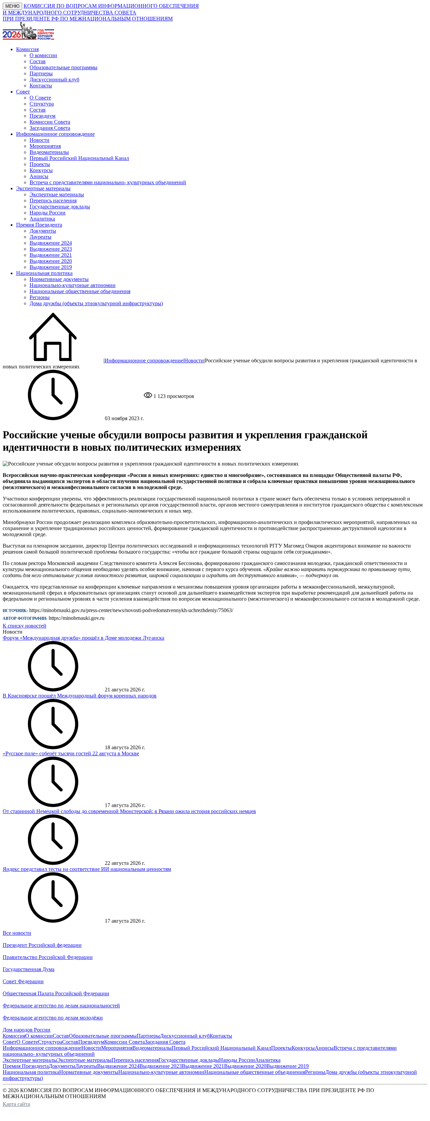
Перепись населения (53, 200)
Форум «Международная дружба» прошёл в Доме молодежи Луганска (83, 638)
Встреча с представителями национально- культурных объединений (108, 182)
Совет (9, 1042)
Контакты (41, 85)
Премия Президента (26, 1066)
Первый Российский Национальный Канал (79, 158)
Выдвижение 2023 (51, 249)
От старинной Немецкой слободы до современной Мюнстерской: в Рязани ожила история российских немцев (129, 811)
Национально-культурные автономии (73, 285)
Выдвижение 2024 (51, 243)
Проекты (40, 164)
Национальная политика (31, 1072)
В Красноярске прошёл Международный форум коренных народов (80, 695)
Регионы (40, 297)
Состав (38, 61)
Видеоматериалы (49, 152)
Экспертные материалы (57, 194)
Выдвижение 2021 (51, 255)
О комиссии (43, 55)
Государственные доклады (60, 206)
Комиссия (14, 1036)
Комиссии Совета (50, 122)
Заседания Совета (50, 128)
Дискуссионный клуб (54, 79)
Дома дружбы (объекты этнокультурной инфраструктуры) (96, 303)
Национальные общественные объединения (80, 291)
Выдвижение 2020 (51, 261)
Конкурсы (41, 170)
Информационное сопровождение (143, 360)
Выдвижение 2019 (51, 267)
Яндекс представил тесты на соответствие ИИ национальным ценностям (87, 869)
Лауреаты (40, 237)
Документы (43, 231)
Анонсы (39, 176)
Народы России (48, 212)
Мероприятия (45, 146)
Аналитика (42, 219)
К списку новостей (24, 626)
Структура (42, 104)
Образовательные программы (63, 67)
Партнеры (41, 73)
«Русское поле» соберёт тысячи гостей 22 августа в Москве (71, 753)
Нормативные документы (59, 279)
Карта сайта (16, 1104)
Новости (39, 140)
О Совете (40, 98)
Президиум (42, 116)
